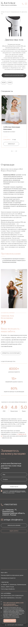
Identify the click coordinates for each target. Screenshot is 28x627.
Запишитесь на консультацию (11, 353)
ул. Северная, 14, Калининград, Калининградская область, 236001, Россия (13, 512)
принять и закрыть (10, 620)
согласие (18, 492)
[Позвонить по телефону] (23, 4)
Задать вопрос (14, 531)
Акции (4, 82)
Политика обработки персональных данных (12, 575)
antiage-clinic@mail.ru (13, 520)
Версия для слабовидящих (15, 625)
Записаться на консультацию (14, 75)
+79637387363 (10, 504)
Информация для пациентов (8, 578)
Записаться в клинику (14, 525)
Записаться (11, 143)
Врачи (10, 82)
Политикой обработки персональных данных (14, 491)
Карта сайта (4, 572)
